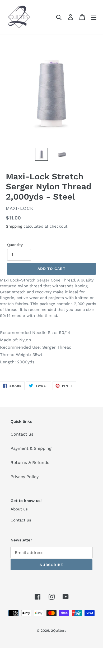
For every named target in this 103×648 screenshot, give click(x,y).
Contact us (22, 434)
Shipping (14, 226)
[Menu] (94, 17)
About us (19, 509)
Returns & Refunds (30, 462)
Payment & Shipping (31, 448)
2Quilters (58, 631)
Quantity (15, 245)
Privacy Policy (25, 476)
